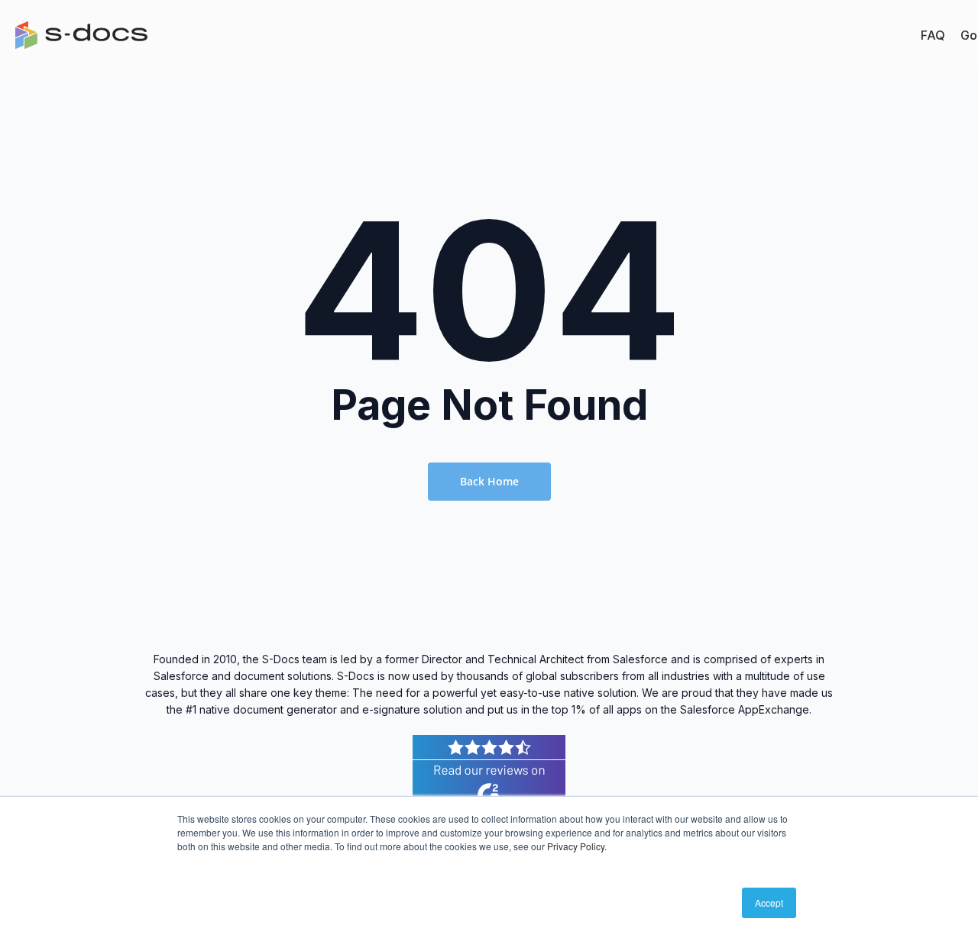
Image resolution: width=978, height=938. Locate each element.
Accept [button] (769, 902)
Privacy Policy (575, 846)
